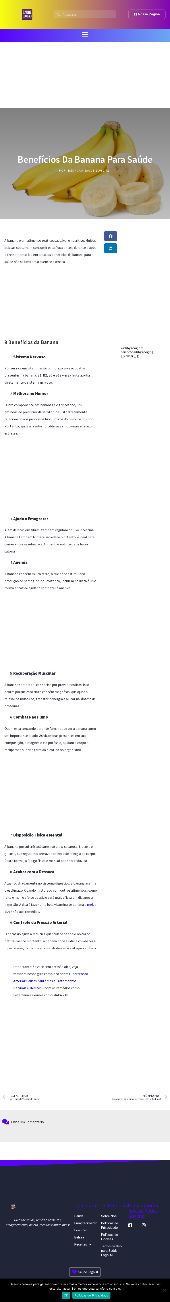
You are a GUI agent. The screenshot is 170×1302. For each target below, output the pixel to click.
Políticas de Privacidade (109, 1225)
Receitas (80, 1244)
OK (66, 1295)
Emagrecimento (85, 1223)
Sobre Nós (109, 1216)
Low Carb (81, 1230)
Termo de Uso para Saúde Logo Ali (111, 1250)
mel (90, 904)
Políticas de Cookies (109, 1237)
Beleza (79, 1237)
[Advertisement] (85, 75)
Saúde (78, 1216)
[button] (85, 34)
